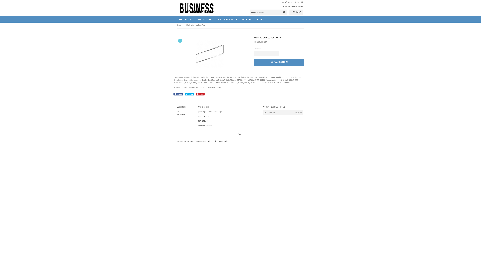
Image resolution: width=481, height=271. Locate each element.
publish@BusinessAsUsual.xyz (210, 112)
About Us (261, 19)
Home (179, 25)
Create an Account (297, 6)
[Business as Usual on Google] (239, 134)
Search (179, 112)
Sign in (285, 6)
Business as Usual (188, 141)
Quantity (257, 49)
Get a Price (247, 19)
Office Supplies (185, 19)
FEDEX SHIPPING (205, 19)
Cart (298, 12)
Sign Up (298, 113)
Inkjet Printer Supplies (227, 19)
